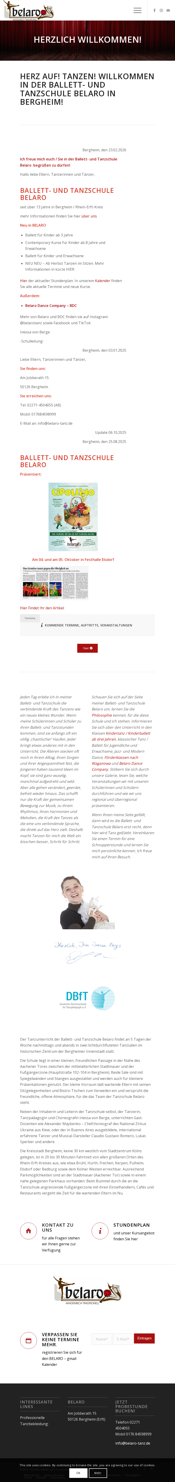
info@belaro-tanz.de (132, 1443)
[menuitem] (135, 10)
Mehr (97, 1473)
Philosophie (102, 715)
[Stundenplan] (100, 1231)
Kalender (102, 280)
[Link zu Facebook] (154, 10)
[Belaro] (28, 10)
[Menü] (135, 10)
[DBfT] (87, 999)
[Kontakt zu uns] (28, 1231)
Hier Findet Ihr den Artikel (42, 607)
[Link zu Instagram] (161, 10)
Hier (23, 280)
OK (78, 1473)
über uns (89, 216)
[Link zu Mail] (168, 10)
